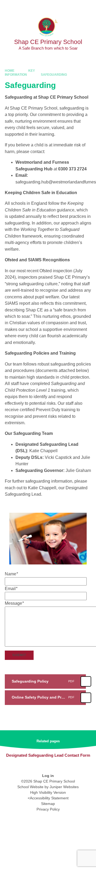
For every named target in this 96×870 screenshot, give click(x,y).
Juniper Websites (64, 787)
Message (14, 603)
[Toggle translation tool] (62, 6)
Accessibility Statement (49, 798)
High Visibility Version (48, 792)
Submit (19, 655)
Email (11, 588)
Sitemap (48, 803)
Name (11, 574)
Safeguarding (54, 74)
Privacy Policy (48, 809)
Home (9, 70)
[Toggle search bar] (75, 6)
